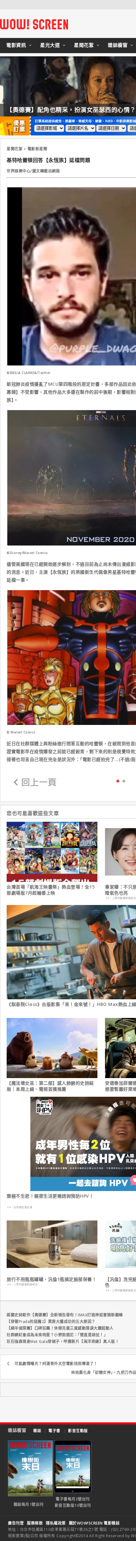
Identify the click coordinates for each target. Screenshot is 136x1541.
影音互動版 (78, 1430)
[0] (117, 780)
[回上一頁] (35, 782)
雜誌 (37, 1430)
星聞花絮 (84, 45)
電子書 (54, 1430)
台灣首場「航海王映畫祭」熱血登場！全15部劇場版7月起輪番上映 (51, 889)
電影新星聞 (37, 149)
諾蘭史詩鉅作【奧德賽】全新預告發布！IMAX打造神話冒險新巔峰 (65, 1315)
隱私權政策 (56, 1523)
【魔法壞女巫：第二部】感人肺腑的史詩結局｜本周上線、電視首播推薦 (50, 1086)
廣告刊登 (16, 1523)
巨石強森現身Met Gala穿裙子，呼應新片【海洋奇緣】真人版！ (63, 1341)
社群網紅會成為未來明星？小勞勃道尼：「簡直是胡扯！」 (57, 1335)
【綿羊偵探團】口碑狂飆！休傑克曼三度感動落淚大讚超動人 (60, 1328)
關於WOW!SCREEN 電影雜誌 (94, 1523)
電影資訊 (16, 45)
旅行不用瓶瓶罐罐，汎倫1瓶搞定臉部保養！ (51, 1279)
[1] (123, 781)
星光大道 (50, 45)
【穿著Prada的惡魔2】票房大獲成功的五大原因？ (51, 1321)
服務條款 (35, 1523)
